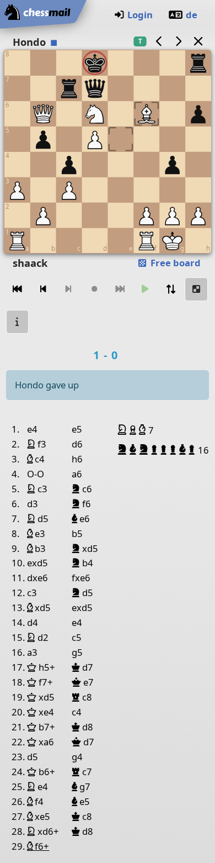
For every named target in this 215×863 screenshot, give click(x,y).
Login (140, 14)
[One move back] (43, 289)
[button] (123, 430)
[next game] (178, 41)
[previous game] (158, 41)
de (191, 14)
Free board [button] (174, 262)
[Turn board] (170, 289)
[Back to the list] (198, 41)
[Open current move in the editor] (196, 289)
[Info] (17, 322)
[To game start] (17, 289)
